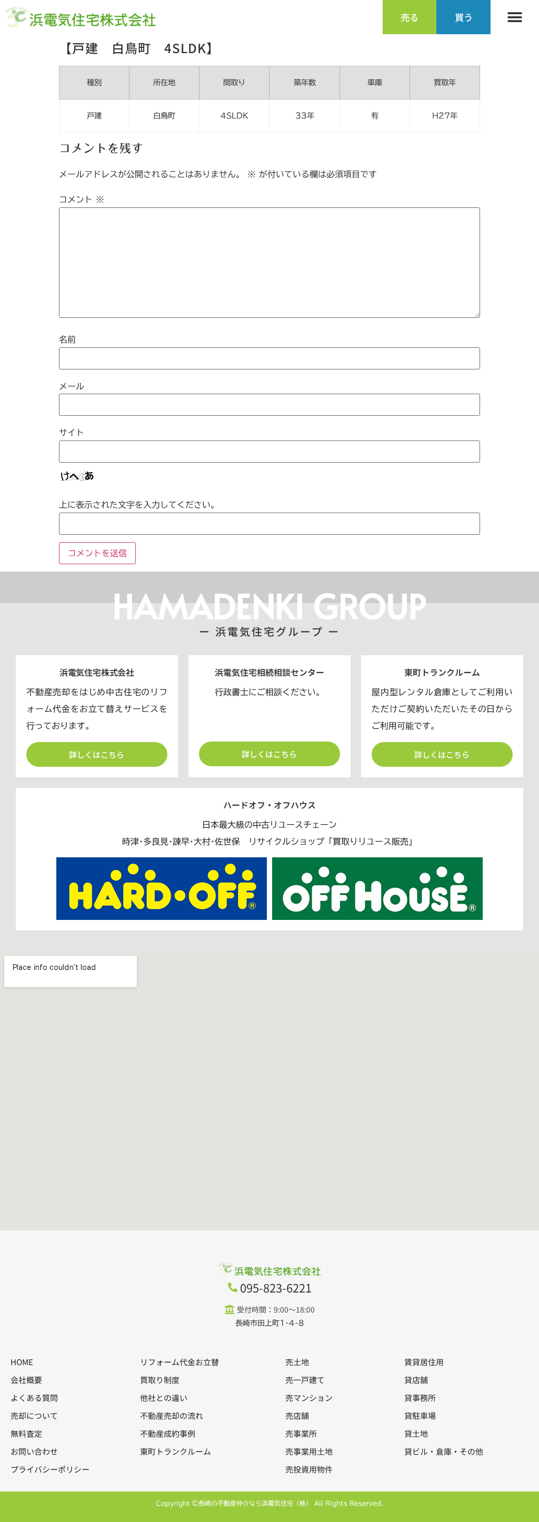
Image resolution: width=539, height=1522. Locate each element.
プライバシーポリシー (50, 1469)
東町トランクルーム (175, 1451)
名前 (67, 339)
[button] (514, 17)
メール (71, 386)
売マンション (309, 1397)
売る (409, 17)
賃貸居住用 (424, 1361)
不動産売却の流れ (171, 1415)
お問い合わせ (34, 1451)
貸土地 (416, 1433)
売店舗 (297, 1415)
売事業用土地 (309, 1451)
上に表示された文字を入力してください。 (139, 504)
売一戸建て (305, 1379)
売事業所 (301, 1433)
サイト (71, 432)
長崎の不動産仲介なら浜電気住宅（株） (255, 1503)
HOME (22, 1361)
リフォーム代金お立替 (179, 1361)
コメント (81, 199)
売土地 (297, 1361)
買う (464, 17)
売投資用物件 (309, 1469)
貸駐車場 (420, 1415)
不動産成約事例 (167, 1433)
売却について (34, 1415)
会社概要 (26, 1379)
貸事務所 (420, 1397)
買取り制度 (159, 1379)
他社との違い (163, 1397)
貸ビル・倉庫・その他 (443, 1451)
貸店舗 (416, 1379)
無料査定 (26, 1433)
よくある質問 (34, 1397)
